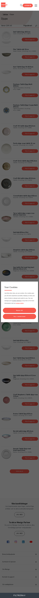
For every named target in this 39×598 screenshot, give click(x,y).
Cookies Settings (16, 300)
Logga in (28, 5)
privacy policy (20, 303)
